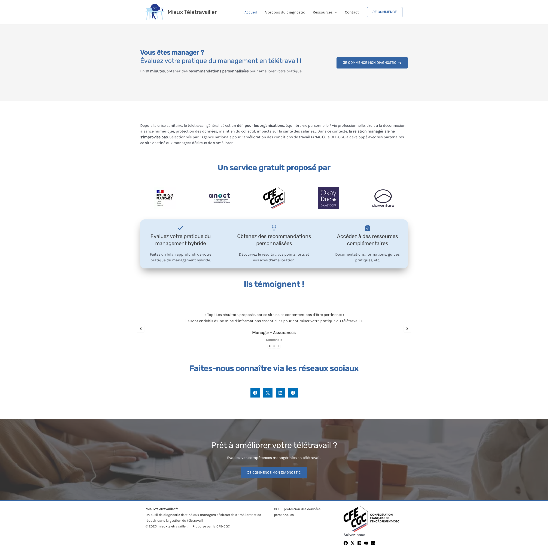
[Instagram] (359, 543)
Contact (352, 12)
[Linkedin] (373, 543)
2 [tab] (274, 346)
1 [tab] (270, 346)
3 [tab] (278, 346)
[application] (335, 12)
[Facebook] (346, 543)
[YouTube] (366, 543)
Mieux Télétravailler (192, 12)
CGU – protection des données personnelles (297, 512)
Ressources (323, 12)
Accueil (250, 12)
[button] (372, 63)
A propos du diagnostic (285, 12)
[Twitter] (352, 543)
